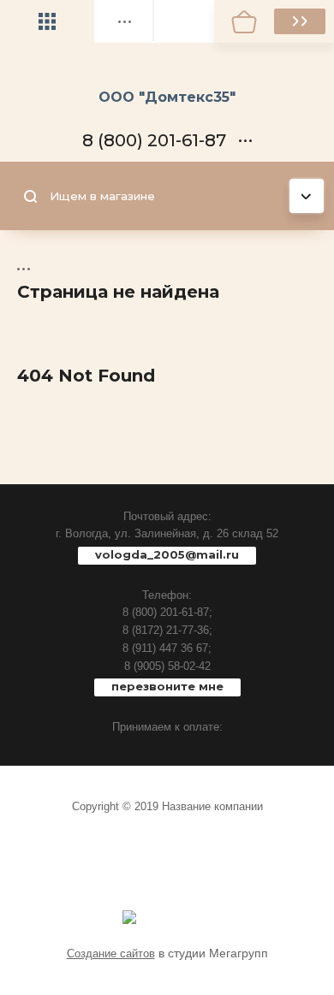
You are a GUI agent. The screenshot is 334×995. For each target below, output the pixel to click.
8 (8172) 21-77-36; (167, 630)
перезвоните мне (167, 686)
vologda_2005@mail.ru (167, 554)
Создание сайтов (111, 953)
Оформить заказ (299, 21)
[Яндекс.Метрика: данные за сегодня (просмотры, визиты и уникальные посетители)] (129, 917)
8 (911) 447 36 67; (167, 648)
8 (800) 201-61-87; (167, 612)
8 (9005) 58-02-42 (167, 666)
